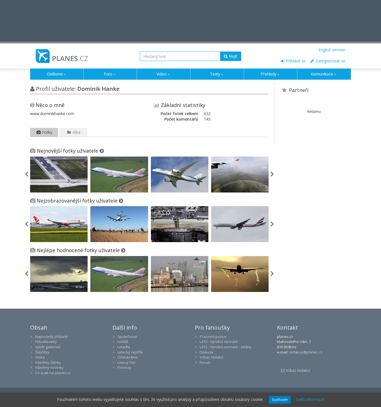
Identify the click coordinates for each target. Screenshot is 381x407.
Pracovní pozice (213, 336)
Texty (215, 74)
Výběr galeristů (48, 346)
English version (332, 49)
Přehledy (268, 74)
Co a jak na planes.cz (53, 372)
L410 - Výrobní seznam (219, 341)
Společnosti (127, 336)
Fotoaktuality (46, 341)
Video (161, 74)
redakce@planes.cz (305, 352)
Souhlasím (280, 399)
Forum (205, 362)
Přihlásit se (295, 61)
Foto (108, 74)
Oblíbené (55, 74)
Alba (75, 132)
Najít (232, 56)
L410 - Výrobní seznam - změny (226, 346)
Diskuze (206, 352)
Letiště (122, 341)
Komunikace (322, 74)
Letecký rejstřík (130, 352)
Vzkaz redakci (211, 357)
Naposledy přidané (51, 336)
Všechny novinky (49, 367)
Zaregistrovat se (330, 61)
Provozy (124, 367)
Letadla (123, 346)
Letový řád (126, 362)
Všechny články (48, 362)
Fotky (46, 132)
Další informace (310, 399)
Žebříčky (42, 352)
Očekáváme (127, 357)
